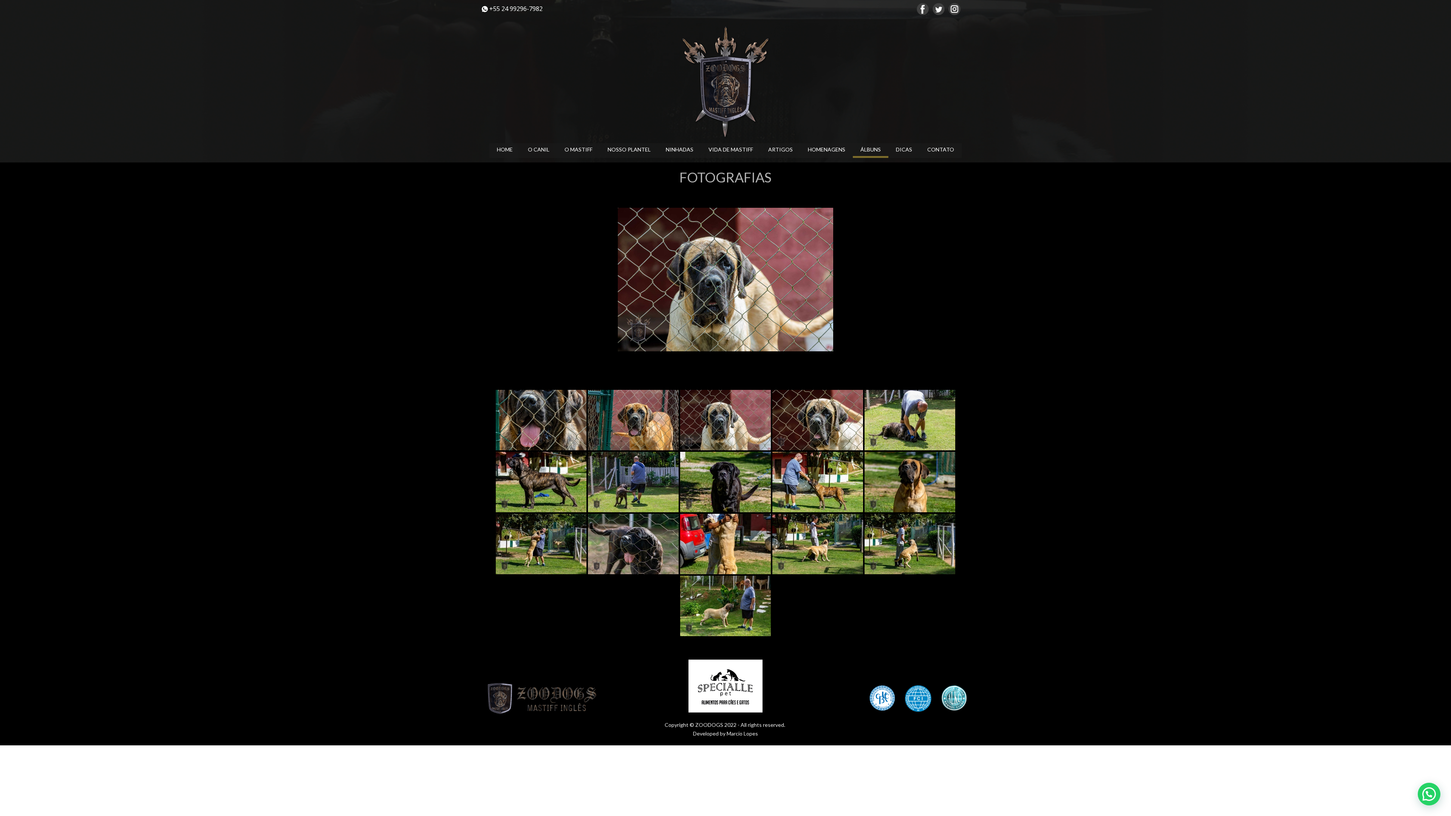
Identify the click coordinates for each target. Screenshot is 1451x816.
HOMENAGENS (826, 149)
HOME (505, 149)
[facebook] (923, 9)
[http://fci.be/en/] (918, 698)
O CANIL (538, 149)
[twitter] (939, 9)
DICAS (904, 149)
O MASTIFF (578, 149)
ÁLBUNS (870, 149)
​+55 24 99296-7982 (515, 9)
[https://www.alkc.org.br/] (954, 698)
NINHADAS (679, 149)
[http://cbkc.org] (882, 698)
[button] (1429, 794)
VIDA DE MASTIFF (730, 149)
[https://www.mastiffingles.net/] (725, 82)
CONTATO (940, 149)
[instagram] (954, 9)
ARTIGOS (780, 149)
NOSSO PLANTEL (629, 149)
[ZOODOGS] (544, 698)
